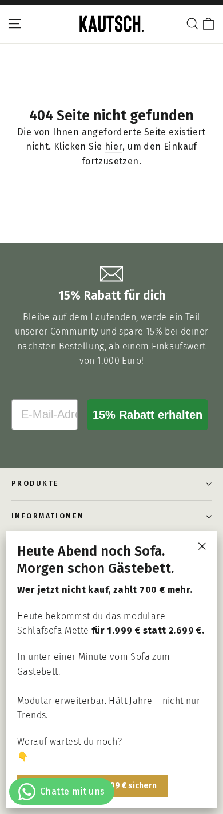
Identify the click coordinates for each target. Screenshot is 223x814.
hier (114, 146)
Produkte (35, 483)
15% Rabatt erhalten (147, 414)
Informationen (48, 516)
